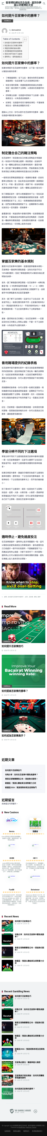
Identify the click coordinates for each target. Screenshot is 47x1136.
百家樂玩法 (7, 21)
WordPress (21, 1127)
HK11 (35, 858)
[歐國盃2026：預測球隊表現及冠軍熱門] (7, 1059)
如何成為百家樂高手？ (14, 735)
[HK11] (35, 844)
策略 (35, 597)
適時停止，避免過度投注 (13, 57)
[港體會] (35, 828)
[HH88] (12, 844)
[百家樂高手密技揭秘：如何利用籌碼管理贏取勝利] (7, 1085)
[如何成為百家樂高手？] (23, 715)
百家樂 (31, 597)
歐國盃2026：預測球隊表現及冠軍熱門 (21, 787)
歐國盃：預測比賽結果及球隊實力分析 (20, 783)
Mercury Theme (31, 1127)
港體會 (35, 831)
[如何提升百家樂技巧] (23, 626)
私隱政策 (7, 1131)
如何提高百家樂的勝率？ (15, 691)
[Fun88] (11, 876)
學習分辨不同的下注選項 (13, 54)
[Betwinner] (35, 876)
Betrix (11, 831)
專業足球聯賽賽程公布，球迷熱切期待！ (21, 779)
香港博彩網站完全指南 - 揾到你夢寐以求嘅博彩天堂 (23, 3)
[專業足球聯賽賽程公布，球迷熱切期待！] (7, 957)
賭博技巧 (26, 1131)
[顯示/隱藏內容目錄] (23, 39)
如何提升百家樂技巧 (12, 646)
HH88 (11, 858)
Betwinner (35, 890)
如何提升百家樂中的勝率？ (14, 43)
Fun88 (12, 890)
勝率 (5, 597)
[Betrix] (11, 821)
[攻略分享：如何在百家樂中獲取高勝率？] (7, 944)
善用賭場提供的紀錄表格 (13, 51)
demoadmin (16, 30)
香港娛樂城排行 (37, 1131)
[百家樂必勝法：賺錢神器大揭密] (7, 1072)
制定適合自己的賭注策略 (13, 46)
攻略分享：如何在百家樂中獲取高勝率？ (21, 775)
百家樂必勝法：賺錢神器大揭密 (27, 1062)
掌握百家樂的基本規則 (13, 48)
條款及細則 (17, 1131)
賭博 (38, 597)
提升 (26, 597)
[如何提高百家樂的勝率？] (23, 671)
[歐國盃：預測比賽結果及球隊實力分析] (7, 971)
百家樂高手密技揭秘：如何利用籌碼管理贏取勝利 (29, 1076)
